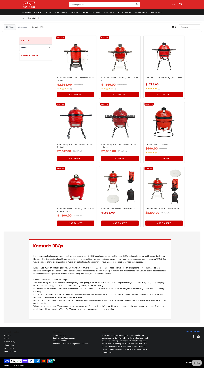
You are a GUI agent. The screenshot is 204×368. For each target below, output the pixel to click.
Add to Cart (76, 94)
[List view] (176, 27)
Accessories (140, 12)
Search (6, 338)
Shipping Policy (9, 342)
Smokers (96, 12)
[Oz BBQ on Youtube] (198, 338)
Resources (155, 12)
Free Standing (61, 12)
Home (48, 12)
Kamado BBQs (34, 18)
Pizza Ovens (109, 12)
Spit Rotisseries (124, 12)
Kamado (85, 12)
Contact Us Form (59, 335)
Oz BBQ (21, 365)
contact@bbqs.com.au (66, 338)
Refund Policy (9, 348)
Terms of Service (10, 352)
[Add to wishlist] (93, 39)
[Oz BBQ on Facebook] (193, 338)
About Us (7, 335)
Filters (11, 27)
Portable (74, 12)
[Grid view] (173, 27)
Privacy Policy (9, 345)
